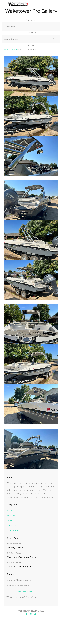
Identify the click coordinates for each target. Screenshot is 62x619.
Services (10, 515)
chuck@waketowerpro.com (27, 591)
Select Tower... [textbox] (11, 39)
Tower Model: (31, 32)
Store (9, 510)
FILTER (31, 45)
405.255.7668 (22, 585)
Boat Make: (31, 20)
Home (5, 49)
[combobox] (31, 26)
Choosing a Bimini (14, 547)
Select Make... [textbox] (10, 26)
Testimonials (12, 530)
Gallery (14, 49)
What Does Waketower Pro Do (21, 557)
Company (11, 525)
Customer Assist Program (18, 566)
